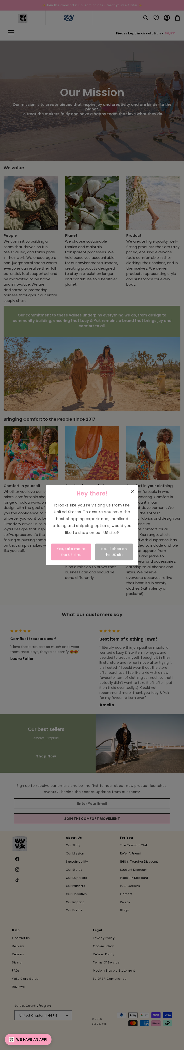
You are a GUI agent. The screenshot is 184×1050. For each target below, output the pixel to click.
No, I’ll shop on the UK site (114, 551)
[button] (28, 1039)
